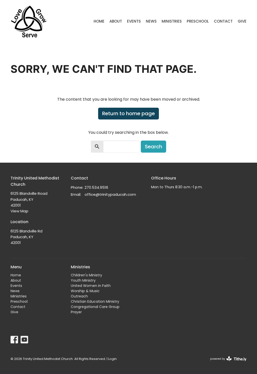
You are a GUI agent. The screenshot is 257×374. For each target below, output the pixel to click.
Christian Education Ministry (95, 301)
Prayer (76, 312)
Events (134, 21)
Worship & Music (85, 290)
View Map (19, 211)
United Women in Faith (91, 285)
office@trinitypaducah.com (110, 194)
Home (99, 21)
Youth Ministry (83, 280)
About (115, 21)
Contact (223, 21)
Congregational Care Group (95, 306)
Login (112, 358)
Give (242, 21)
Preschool (198, 21)
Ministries (172, 21)
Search (153, 146)
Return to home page (128, 113)
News (151, 21)
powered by (226, 363)
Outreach (79, 296)
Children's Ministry (86, 275)
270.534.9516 (96, 187)
